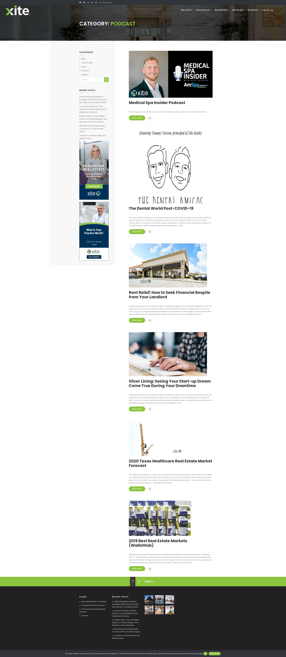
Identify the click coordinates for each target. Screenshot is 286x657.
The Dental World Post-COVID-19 (161, 208)
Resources (253, 10)
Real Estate (186, 10)
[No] (283, 654)
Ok (205, 653)
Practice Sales (203, 10)
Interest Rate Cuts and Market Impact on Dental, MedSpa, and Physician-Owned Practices (93, 119)
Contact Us (267, 10)
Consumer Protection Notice (93, 605)
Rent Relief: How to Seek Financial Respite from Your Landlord (169, 295)
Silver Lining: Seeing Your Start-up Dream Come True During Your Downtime (170, 383)
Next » (149, 581)
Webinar (85, 74)
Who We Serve (221, 10)
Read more (137, 118)
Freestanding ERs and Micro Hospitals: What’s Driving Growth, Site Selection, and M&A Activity (93, 99)
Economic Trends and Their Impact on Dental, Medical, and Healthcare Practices (92, 109)
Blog (83, 58)
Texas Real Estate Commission (94, 601)
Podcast (85, 70)
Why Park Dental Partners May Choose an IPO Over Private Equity (92, 129)
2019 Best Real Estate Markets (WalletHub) (158, 543)
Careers (84, 615)
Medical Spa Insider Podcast (157, 102)
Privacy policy (215, 653)
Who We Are (237, 10)
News (83, 66)
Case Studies (87, 62)
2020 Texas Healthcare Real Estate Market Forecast (170, 463)
